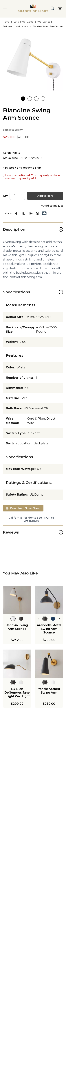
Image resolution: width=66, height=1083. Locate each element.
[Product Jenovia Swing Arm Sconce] (17, 600)
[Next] (59, 619)
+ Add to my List (52, 205)
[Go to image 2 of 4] (29, 98)
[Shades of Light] (33, 8)
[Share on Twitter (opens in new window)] (23, 213)
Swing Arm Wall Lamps (15, 26)
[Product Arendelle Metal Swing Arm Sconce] (49, 600)
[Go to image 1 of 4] (23, 98)
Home (6, 21)
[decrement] (22, 197)
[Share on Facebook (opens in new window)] (16, 213)
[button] (33, 61)
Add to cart (45, 195)
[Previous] (38, 619)
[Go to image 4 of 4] (43, 98)
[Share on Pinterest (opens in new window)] (30, 213)
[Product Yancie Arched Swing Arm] (49, 664)
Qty (5, 195)
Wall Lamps (43, 21)
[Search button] (52, 8)
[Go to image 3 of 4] (36, 98)
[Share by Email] (44, 212)
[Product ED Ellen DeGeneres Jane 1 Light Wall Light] (17, 664)
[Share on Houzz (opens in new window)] (37, 213)
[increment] (22, 194)
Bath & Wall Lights (23, 21)
